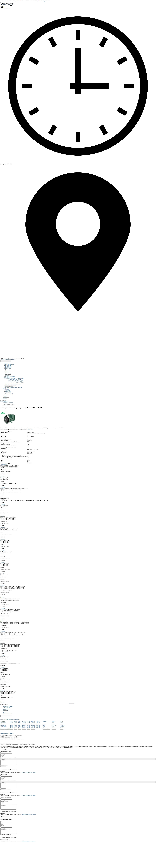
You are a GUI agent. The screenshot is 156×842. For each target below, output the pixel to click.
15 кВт (11, 727)
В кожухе (2, 723)
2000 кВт (38, 727)
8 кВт (11, 723)
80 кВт (19, 725)
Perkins (61, 722)
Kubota (53, 727)
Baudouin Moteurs (46, 729)
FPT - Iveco (54, 725)
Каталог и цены (6, 377)
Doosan (53, 723)
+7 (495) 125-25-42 (17, 1)
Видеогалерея (8, 367)
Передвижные (3, 726)
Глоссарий (7, 372)
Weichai (62, 726)
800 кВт (33, 723)
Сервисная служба (9, 393)
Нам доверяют (8, 365)
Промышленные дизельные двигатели (13, 383)
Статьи (6, 371)
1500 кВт (38, 723)
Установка (7, 390)
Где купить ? (8, 374)
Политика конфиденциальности (7, 713)
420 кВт (28, 722)
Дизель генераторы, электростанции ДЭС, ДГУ (10, 719)
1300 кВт (38, 721)
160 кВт (24, 721)
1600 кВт (38, 725)
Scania (61, 723)
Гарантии (7, 369)
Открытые (2, 721)
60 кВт (19, 721)
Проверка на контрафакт (5, 710)
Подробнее (2, 475)
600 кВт (28, 729)
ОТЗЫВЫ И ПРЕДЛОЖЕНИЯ (6, 733)
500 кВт (28, 725)
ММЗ (44, 725)
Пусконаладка (8, 391)
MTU (61, 721)
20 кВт (15, 721)
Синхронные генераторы (10, 385)
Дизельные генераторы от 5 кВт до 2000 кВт (14, 378)
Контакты (5, 398)
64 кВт (19, 722)
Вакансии (7, 375)
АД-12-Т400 (30, 429)
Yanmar (61, 729)
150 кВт (19, 729)
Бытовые (44, 721)
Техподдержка (8, 392)
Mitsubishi (54, 729)
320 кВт (24, 727)
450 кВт (28, 723)
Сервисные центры (9, 394)
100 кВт (19, 726)
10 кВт (11, 725)
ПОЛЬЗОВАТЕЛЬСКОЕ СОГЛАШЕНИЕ (8, 707)
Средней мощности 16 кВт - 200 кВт (15, 380)
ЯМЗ (44, 726)
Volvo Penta (62, 725)
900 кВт (33, 725)
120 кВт (19, 727)
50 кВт (15, 729)
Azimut (44, 723)
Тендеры (5, 395)
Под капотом (3, 722)
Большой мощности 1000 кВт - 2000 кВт (16, 382)
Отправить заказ (4, 839)
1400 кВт (38, 722)
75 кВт (19, 723)
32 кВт (15, 726)
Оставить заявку (4, 704)
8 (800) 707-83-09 (38, 1)
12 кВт (11, 726)
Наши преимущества (9, 364)
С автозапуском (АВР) (5, 729)
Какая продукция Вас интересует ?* (7, 757)
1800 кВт (38, 726)
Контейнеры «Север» (9, 386)
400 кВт (28, 721)
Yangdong (62, 727)
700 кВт (33, 722)
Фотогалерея (8, 368)
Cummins (53, 721)
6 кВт (11, 722)
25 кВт (15, 723)
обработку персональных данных (29, 772)
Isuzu (53, 726)
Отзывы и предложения (10, 376)
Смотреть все (71, 703)
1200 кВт (33, 729)
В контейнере (3, 725)
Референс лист (8, 366)
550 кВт (28, 727)
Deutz (53, 722)
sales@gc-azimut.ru (46, 1)
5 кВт (11, 721)
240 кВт (24, 723)
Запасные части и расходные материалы (13, 387)
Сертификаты (8, 370)
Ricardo (44, 727)
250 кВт (24, 725)
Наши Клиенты (3, 464)
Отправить (3, 771)
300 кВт (24, 726)
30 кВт (15, 725)
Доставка (7, 389)
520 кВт (28, 726)
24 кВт (15, 722)
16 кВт (11, 729)
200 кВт (24, 722)
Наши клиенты (6, 397)
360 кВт (24, 729)
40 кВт (15, 727)
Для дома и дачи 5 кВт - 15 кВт (14, 379)
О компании (5, 363)
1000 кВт (33, 726)
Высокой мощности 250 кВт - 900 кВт (16, 381)
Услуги (4, 388)
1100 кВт (33, 727)
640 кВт (33, 721)
